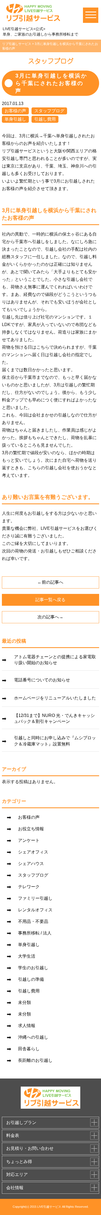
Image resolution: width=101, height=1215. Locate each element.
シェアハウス (31, 863)
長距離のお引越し (35, 1060)
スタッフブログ (49, 110)
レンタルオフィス (35, 910)
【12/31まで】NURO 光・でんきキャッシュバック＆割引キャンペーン (54, 718)
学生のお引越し (33, 967)
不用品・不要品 (33, 921)
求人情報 (26, 1025)
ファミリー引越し (35, 898)
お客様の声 (15, 110)
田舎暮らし (29, 1048)
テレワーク (29, 886)
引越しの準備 (31, 979)
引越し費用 (45, 119)
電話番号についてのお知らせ (42, 680)
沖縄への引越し (33, 1037)
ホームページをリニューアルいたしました (55, 698)
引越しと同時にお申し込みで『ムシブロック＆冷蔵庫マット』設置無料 (55, 741)
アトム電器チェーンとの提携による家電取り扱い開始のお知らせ (55, 659)
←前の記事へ (50, 582)
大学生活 (26, 956)
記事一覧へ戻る (50, 599)
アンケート (29, 840)
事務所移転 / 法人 (34, 933)
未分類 (24, 1002)
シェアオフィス (33, 852)
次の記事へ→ (50, 617)
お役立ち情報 (31, 829)
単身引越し (15, 119)
